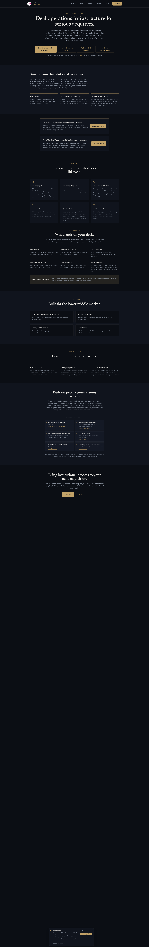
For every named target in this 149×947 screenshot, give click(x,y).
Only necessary (86, 930)
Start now (68, 494)
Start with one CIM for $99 (67, 49)
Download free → (98, 126)
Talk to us (81, 494)
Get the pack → (99, 143)
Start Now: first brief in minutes (45, 49)
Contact (98, 4)
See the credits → (83, 448)
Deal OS (73, 4)
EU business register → (84, 428)
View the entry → (52, 448)
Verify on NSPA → (83, 439)
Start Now (117, 4)
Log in (107, 4)
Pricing (82, 4)
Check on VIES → (52, 426)
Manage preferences (59, 943)
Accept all (86, 934)
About (90, 4)
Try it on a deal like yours (86, 49)
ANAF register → (62, 426)
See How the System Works (105, 49)
